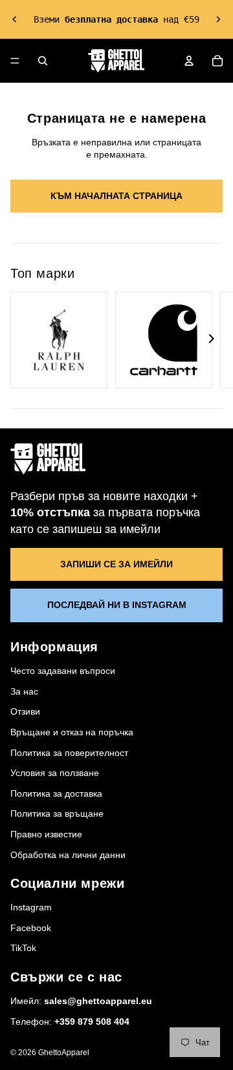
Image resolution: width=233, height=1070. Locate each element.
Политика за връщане (57, 813)
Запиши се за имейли (116, 564)
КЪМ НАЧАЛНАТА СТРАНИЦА (116, 196)
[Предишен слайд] (14, 19)
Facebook (30, 928)
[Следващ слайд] (218, 19)
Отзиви (25, 711)
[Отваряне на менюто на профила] (189, 61)
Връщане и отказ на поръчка (71, 732)
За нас (24, 691)
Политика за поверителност (69, 753)
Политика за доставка (56, 793)
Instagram (31, 907)
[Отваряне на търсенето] (42, 61)
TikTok (23, 948)
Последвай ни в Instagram (116, 605)
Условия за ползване (54, 773)
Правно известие (46, 834)
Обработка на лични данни (68, 855)
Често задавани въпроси (62, 671)
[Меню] (15, 61)
